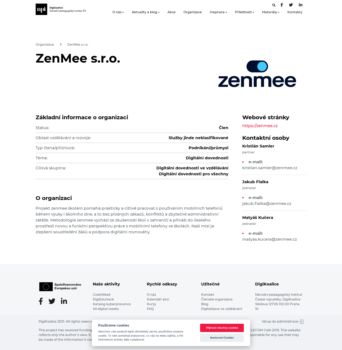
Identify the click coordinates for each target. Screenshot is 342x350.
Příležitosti (243, 12)
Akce (171, 12)
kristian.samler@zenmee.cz (269, 167)
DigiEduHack (103, 299)
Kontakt (207, 295)
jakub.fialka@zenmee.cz (266, 203)
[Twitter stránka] (291, 5)
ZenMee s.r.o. (77, 44)
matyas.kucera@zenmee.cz (269, 239)
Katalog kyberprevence (112, 304)
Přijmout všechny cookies (222, 327)
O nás (117, 12)
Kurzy (151, 304)
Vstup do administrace (280, 321)
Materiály (269, 12)
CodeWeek (102, 295)
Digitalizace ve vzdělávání (221, 309)
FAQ (150, 309)
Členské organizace (217, 299)
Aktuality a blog (144, 12)
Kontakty (294, 12)
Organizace (192, 12)
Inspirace (217, 12)
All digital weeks (106, 309)
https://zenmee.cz (260, 125)
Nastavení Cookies (222, 337)
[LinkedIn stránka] (300, 5)
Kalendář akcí (158, 299)
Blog (204, 304)
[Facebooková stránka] (274, 5)
